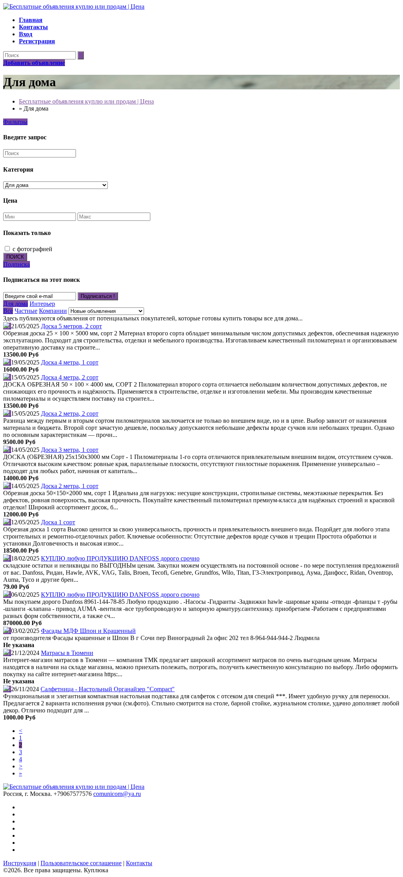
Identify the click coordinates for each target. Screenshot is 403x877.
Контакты (139, 863)
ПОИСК (15, 257)
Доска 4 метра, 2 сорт (69, 377)
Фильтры (15, 121)
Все (8, 310)
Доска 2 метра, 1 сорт (69, 486)
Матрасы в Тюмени (67, 652)
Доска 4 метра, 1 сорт (69, 362)
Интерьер (42, 303)
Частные (26, 310)
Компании (53, 310)
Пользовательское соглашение (81, 863)
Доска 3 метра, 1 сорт (69, 449)
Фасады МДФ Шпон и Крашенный (88, 630)
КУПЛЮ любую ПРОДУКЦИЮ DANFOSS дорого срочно (120, 558)
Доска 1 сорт (58, 522)
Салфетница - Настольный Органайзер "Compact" (108, 689)
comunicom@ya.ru (117, 793)
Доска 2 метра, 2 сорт (69, 413)
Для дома (15, 303)
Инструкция (19, 863)
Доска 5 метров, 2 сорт (71, 326)
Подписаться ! (98, 296)
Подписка (16, 264)
